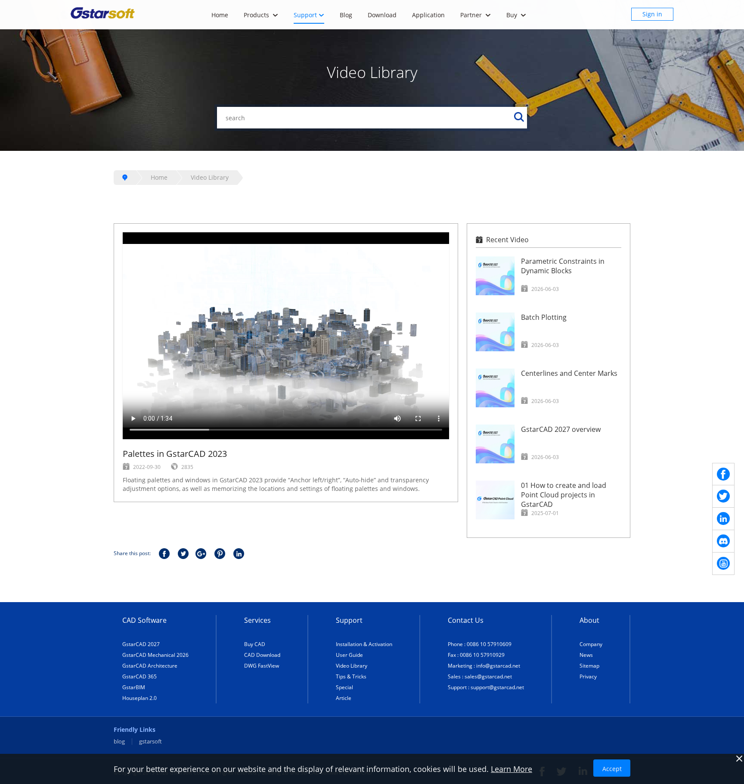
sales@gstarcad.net (488, 676)
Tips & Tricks (351, 676)
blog (119, 741)
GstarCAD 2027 (141, 644)
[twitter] (723, 496)
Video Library (210, 177)
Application (428, 15)
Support (305, 15)
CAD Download (262, 655)
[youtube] (723, 564)
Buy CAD (254, 644)
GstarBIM (133, 687)
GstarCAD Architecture (149, 665)
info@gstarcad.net (498, 665)
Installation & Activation (364, 644)
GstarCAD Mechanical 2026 (155, 655)
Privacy (588, 676)
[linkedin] (723, 519)
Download (382, 15)
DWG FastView (261, 665)
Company (591, 644)
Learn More (511, 769)
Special (344, 687)
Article (343, 698)
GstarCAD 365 (139, 676)
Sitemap (589, 665)
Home (219, 15)
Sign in (652, 14)
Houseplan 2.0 (139, 698)
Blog (346, 15)
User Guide (349, 655)
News (586, 655)
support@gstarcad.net (497, 687)
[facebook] (723, 474)
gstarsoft (150, 741)
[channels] (723, 541)
